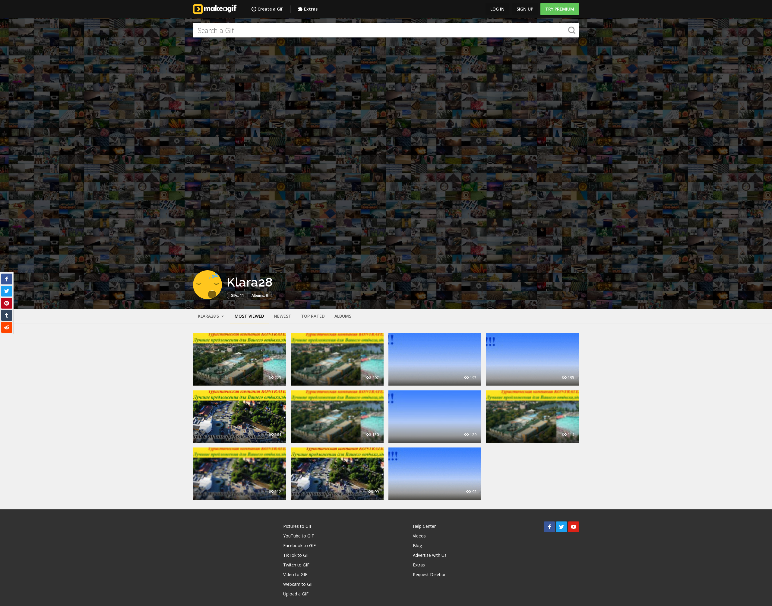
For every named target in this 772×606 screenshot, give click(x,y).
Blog (417, 545)
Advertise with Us (430, 555)
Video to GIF (295, 574)
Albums (342, 316)
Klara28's (209, 316)
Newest (282, 316)
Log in (497, 9)
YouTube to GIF (298, 536)
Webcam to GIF (298, 584)
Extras (311, 9)
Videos (419, 536)
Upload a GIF (295, 594)
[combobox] (386, 30)
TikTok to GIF (296, 555)
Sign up (525, 9)
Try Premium (559, 9)
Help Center (424, 526)
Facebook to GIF (299, 545)
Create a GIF (270, 9)
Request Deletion (430, 574)
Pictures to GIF (297, 526)
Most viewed (249, 316)
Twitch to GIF (296, 565)
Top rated (313, 316)
